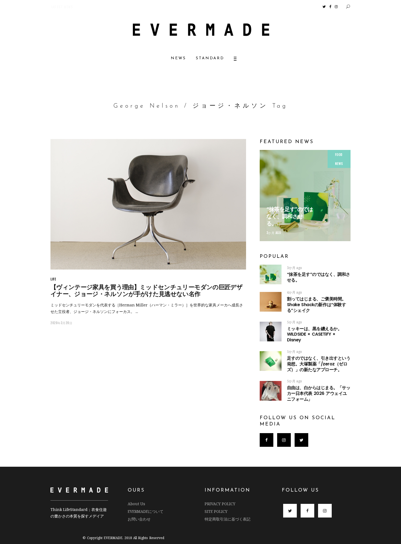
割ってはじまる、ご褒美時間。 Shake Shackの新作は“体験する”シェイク (333, 305)
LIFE (53, 279)
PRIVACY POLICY (220, 503)
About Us (136, 503)
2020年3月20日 (61, 323)
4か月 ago (294, 292)
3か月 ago (274, 232)
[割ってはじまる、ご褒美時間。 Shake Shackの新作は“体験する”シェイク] (271, 302)
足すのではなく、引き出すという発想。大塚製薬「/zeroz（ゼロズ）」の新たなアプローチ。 (319, 364)
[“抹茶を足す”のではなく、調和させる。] (305, 195)
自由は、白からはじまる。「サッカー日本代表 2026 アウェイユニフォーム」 (319, 393)
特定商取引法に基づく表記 (227, 519)
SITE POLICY (216, 511)
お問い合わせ (139, 519)
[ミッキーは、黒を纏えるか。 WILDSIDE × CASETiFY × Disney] (271, 331)
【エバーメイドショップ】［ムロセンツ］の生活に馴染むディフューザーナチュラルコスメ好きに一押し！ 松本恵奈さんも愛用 (151, 6)
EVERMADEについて (145, 511)
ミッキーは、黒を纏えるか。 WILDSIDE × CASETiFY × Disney (314, 334)
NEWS (339, 163)
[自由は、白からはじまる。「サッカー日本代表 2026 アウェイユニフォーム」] (271, 391)
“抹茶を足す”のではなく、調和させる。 (290, 216)
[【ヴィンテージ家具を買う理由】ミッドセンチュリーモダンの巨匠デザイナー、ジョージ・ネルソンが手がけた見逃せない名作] (148, 204)
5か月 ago (294, 322)
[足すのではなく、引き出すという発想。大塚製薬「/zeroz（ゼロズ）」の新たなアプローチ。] (271, 361)
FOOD (339, 154)
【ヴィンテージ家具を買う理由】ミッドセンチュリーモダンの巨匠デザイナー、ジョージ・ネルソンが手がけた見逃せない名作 (146, 290)
